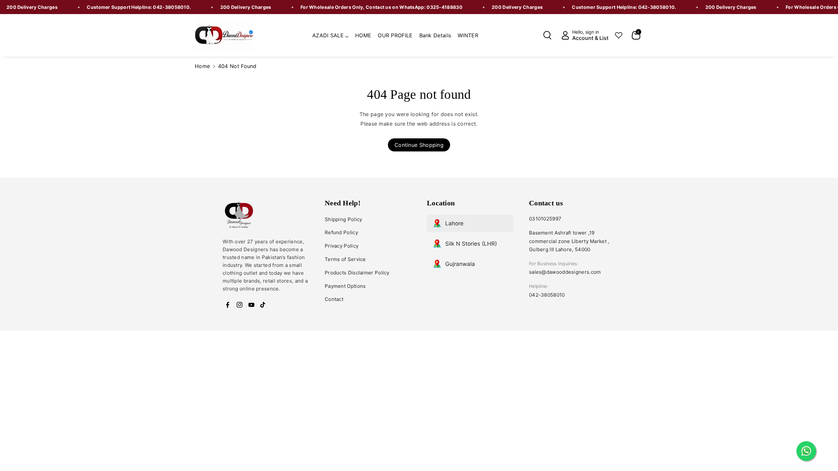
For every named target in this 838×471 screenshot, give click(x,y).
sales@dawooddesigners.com (565, 272)
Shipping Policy (343, 219)
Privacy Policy (341, 246)
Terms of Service (345, 259)
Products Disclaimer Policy (357, 273)
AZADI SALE (328, 35)
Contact (334, 299)
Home (202, 66)
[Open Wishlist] (618, 35)
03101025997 (545, 219)
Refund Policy (341, 232)
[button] (330, 34)
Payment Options (345, 286)
